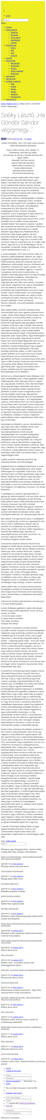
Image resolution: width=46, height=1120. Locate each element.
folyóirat (9, 104)
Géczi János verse (7, 955)
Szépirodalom (11, 30)
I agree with (14, 1103)
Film (12, 53)
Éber (13, 84)
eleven (13, 89)
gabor (29, 139)
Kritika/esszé (11, 45)
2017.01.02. (17, 139)
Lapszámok (10, 76)
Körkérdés (15, 66)
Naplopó (14, 94)
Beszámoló (15, 63)
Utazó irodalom (17, 71)
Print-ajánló (15, 37)
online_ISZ (17, 930)
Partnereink (10, 79)
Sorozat (14, 55)
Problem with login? (14, 1093)
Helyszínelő (10, 61)
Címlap (9, 27)
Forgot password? (13, 1081)
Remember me (30, 1081)
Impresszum (11, 99)
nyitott (13, 86)
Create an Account (13, 1071)
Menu (3, 23)
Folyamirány (16, 97)
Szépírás (14, 32)
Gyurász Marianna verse (9, 1054)
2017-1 (16, 104)
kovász (13, 91)
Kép (12, 50)
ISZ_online (17, 864)
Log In (8, 1068)
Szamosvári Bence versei (9, 982)
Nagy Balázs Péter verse (9, 884)
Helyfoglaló (15, 40)
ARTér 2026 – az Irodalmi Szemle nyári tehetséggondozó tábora (23, 970)
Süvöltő (9, 58)
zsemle (14, 42)
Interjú (13, 68)
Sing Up (9, 1106)
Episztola (14, 35)
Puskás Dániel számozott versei (12, 871)
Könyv (13, 48)
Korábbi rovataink (13, 81)
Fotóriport (15, 73)
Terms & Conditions (27, 1103)
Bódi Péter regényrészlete (9, 909)
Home (3, 104)
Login (8, 15)
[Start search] (2, 20)
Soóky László (11, 841)
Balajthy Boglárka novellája (10, 896)
